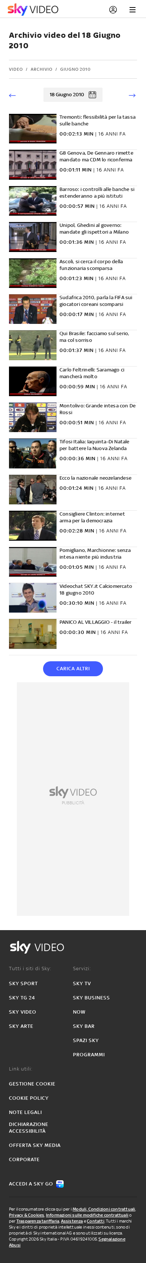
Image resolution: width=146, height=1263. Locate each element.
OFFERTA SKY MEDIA (35, 1145)
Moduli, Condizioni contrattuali (104, 1209)
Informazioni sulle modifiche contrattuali (87, 1215)
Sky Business (91, 998)
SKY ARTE (21, 1026)
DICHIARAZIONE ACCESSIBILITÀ (28, 1127)
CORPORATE (24, 1159)
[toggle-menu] (133, 10)
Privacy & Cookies (26, 1215)
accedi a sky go (31, 1184)
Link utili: (21, 1069)
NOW (79, 1012)
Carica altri (73, 668)
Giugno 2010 (75, 69)
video (16, 69)
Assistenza (72, 1221)
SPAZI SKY (86, 1040)
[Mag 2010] (14, 95)
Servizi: (82, 968)
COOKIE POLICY (29, 1098)
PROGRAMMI (89, 1054)
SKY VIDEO (22, 1012)
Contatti (95, 1221)
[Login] (113, 9)
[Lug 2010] (131, 95)
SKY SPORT (23, 983)
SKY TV (82, 983)
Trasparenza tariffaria (37, 1221)
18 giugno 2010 (67, 94)
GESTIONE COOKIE (32, 1084)
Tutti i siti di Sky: (30, 968)
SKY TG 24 (22, 998)
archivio (41, 69)
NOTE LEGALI (25, 1112)
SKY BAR (84, 1026)
